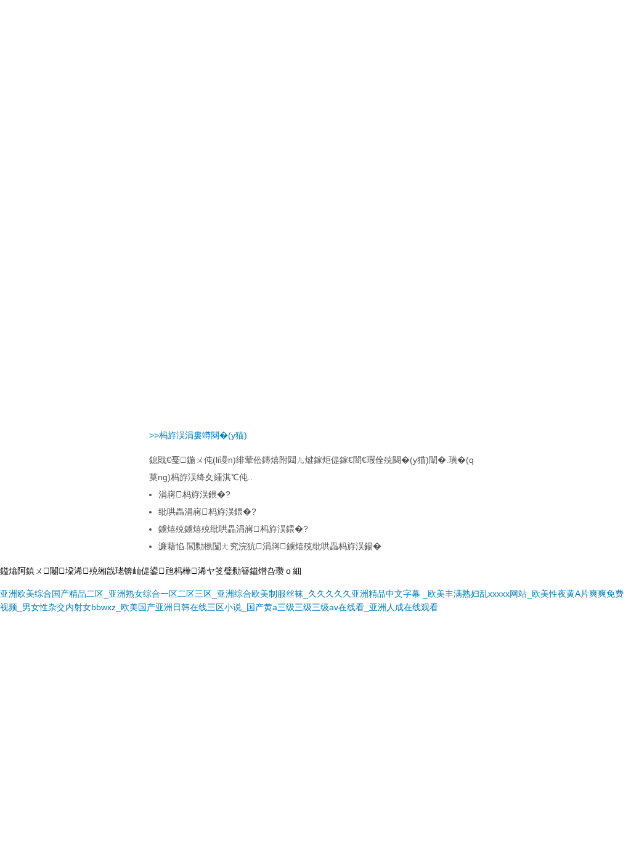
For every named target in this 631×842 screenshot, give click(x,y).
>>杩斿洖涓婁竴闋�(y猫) (198, 435)
